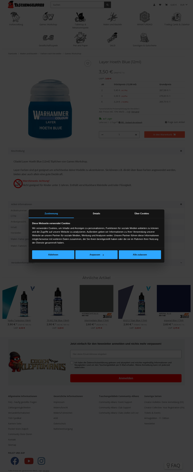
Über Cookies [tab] (141, 213)
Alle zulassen (140, 254)
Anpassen (95, 254)
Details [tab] (96, 213)
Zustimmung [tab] (51, 213)
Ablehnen (53, 254)
